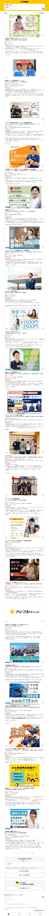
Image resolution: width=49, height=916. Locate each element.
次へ (33, 853)
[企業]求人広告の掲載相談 (32, 907)
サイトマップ (14, 907)
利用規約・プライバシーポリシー (22, 907)
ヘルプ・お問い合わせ (7, 907)
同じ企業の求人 (7, 143)
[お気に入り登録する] (42, 35)
